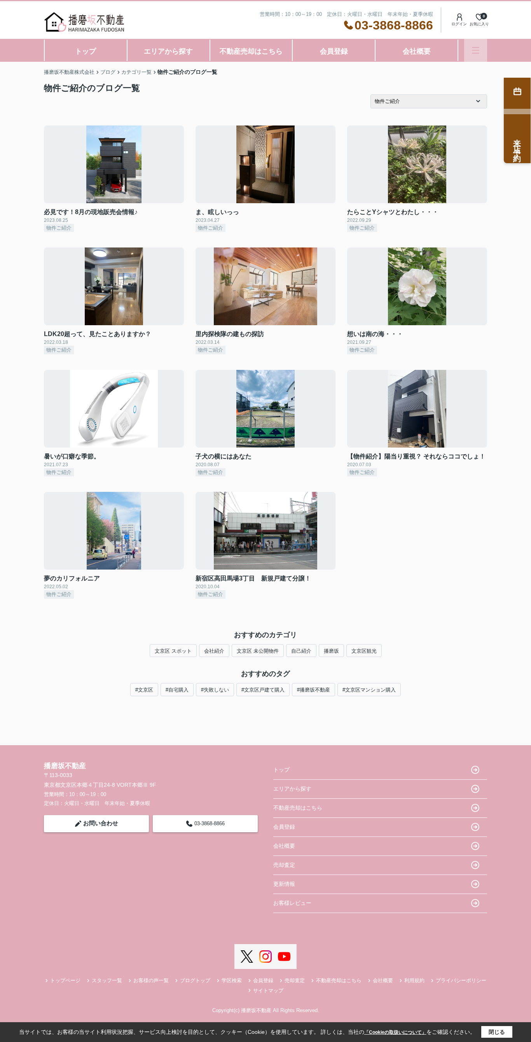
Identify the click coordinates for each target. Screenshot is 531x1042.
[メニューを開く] (475, 50)
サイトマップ (268, 990)
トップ (85, 51)
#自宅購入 (177, 690)
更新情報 (284, 884)
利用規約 (414, 980)
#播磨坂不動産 (313, 690)
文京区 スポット (173, 651)
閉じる (497, 1032)
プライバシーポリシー (461, 980)
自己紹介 (301, 651)
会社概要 (417, 51)
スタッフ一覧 (107, 980)
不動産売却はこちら (251, 51)
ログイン (459, 24)
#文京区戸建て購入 (263, 690)
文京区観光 (364, 651)
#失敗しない (215, 690)
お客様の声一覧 (151, 980)
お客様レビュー (292, 903)
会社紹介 (214, 651)
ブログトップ (195, 980)
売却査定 (284, 865)
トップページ (65, 980)
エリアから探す (168, 51)
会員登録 (334, 51)
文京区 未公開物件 (258, 651)
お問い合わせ (100, 823)
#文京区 (144, 690)
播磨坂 (331, 651)
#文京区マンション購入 (369, 690)
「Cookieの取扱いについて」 (395, 1032)
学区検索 (232, 980)
